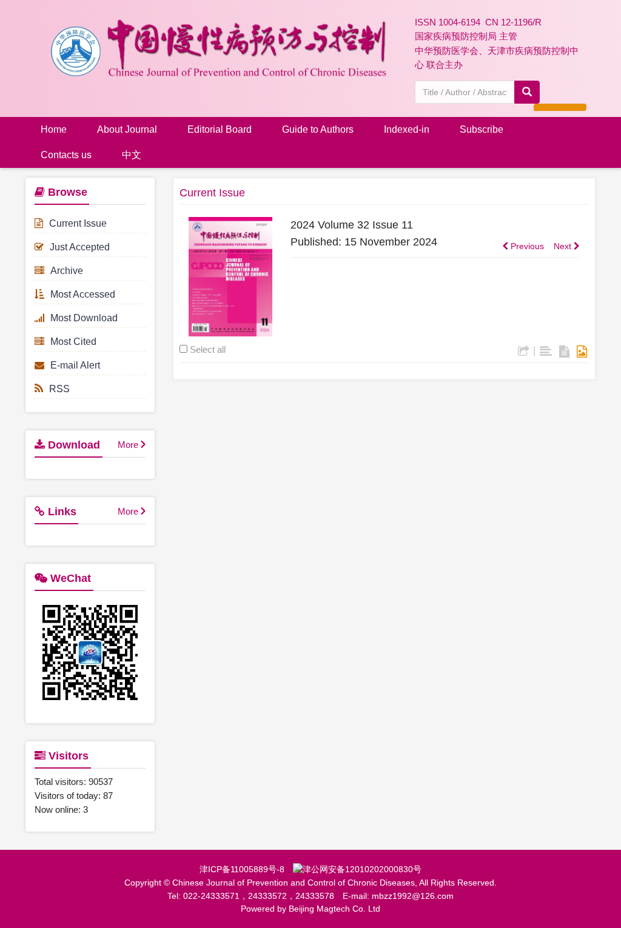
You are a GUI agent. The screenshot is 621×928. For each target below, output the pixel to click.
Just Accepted (80, 247)
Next (564, 246)
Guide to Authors (318, 129)
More (128, 444)
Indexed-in (406, 129)
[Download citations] (523, 351)
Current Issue (78, 223)
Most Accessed (82, 294)
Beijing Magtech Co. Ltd (334, 908)
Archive (66, 270)
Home (54, 129)
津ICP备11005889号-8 (242, 869)
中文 (131, 155)
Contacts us (66, 155)
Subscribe (481, 129)
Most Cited (73, 341)
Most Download (84, 318)
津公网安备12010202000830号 (362, 869)
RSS (59, 389)
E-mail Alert (75, 365)
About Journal (127, 129)
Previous (526, 246)
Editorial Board (219, 129)
